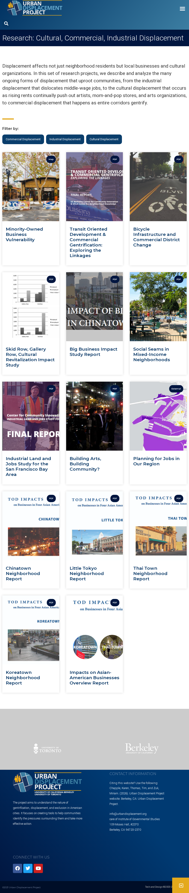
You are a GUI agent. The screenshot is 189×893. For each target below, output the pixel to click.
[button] (182, 8)
